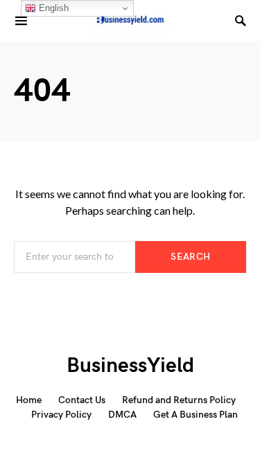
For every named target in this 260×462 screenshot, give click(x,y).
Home (29, 400)
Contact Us (81, 400)
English (52, 8)
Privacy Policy (61, 414)
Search (190, 257)
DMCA (122, 414)
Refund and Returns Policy (179, 400)
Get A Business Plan (195, 414)
